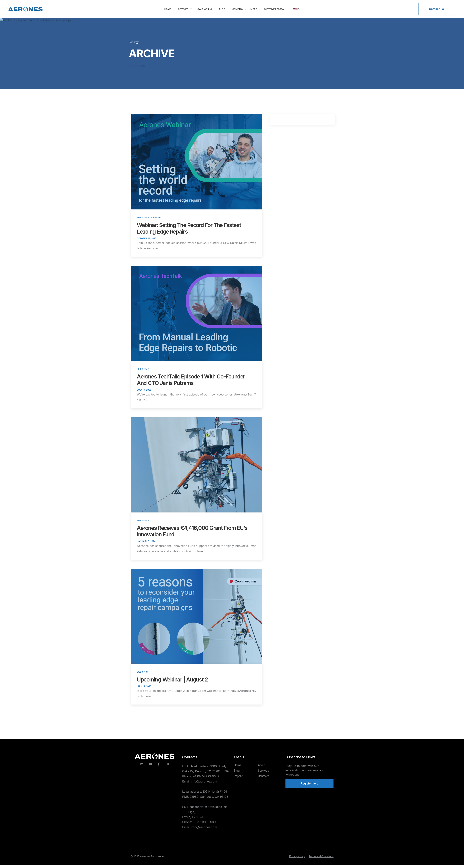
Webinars (156, 217)
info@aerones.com (204, 781)
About (261, 765)
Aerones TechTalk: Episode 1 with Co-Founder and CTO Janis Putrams (191, 379)
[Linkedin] (142, 764)
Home (237, 765)
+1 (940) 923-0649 (206, 776)
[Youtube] (150, 764)
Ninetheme (143, 217)
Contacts (263, 776)
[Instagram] (167, 764)
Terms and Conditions (321, 856)
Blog (237, 771)
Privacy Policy (298, 856)
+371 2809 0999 (204, 822)
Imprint (238, 776)
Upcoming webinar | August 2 (172, 679)
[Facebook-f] (159, 764)
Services (263, 771)
